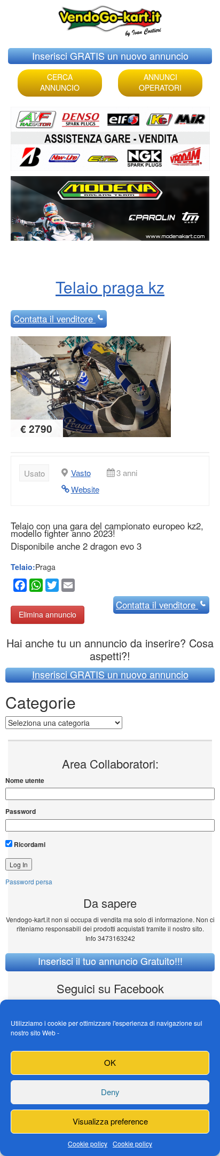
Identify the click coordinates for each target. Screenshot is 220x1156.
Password (20, 811)
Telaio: (23, 567)
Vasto (81, 472)
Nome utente (24, 780)
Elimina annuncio (47, 614)
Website (85, 489)
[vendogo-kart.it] (110, 18)
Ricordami (28, 844)
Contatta (53, 318)
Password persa (28, 881)
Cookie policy (87, 1143)
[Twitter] (51, 587)
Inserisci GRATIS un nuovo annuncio (110, 55)
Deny (110, 1091)
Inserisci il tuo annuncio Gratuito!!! (110, 961)
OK (110, 1062)
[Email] (67, 587)
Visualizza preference (110, 1121)
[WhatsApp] (35, 587)
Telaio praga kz (110, 286)
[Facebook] (19, 587)
